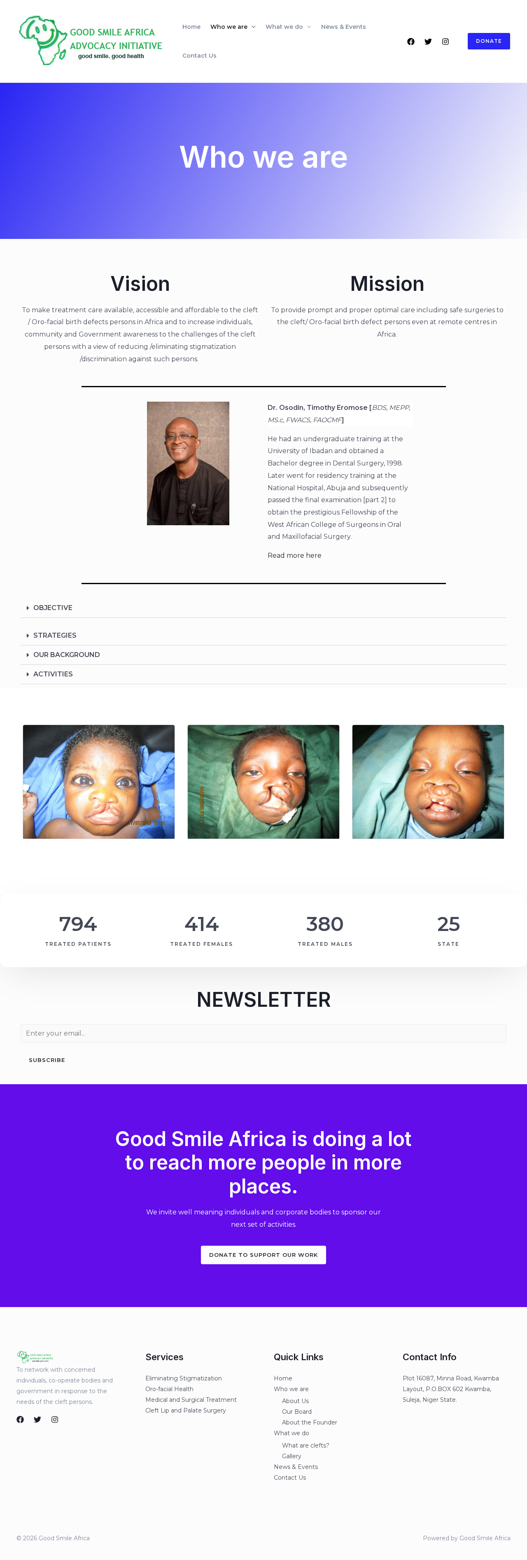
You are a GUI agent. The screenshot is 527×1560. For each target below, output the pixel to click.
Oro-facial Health (169, 1389)
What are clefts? (305, 1445)
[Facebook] (411, 41)
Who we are (228, 26)
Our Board (297, 1411)
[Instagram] (445, 41)
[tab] (263, 608)
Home (191, 26)
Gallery (291, 1456)
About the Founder (309, 1422)
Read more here (295, 555)
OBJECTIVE (52, 608)
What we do (284, 26)
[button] (263, 1255)
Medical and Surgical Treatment (191, 1399)
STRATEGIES (55, 635)
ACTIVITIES (53, 674)
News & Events (343, 26)
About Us (295, 1401)
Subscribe (47, 1060)
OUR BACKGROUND (66, 655)
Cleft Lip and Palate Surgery (185, 1410)
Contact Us (199, 55)
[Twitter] (428, 41)
